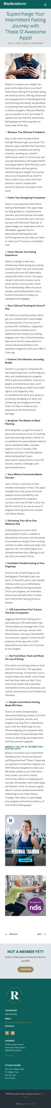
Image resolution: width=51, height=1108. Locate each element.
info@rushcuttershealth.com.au (18, 1022)
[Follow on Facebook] (7, 1033)
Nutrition (37, 43)
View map (9, 1055)
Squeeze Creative (28, 1104)
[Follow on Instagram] (13, 1033)
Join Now (25, 969)
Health (26, 43)
